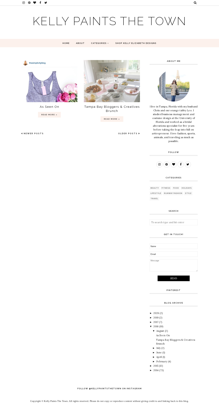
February (161, 361)
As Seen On (49, 106)
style (188, 193)
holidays (187, 188)
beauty (155, 188)
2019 (156, 317)
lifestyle (156, 193)
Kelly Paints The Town (109, 21)
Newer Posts (34, 133)
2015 (155, 365)
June (159, 352)
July (158, 348)
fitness (166, 188)
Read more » (49, 115)
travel (154, 199)
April (159, 356)
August (160, 330)
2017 (155, 322)
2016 (156, 326)
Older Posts (128, 133)
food (176, 188)
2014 (156, 370)
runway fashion (173, 193)
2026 (156, 313)
